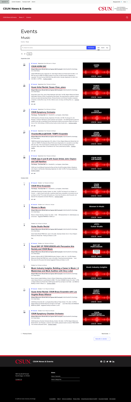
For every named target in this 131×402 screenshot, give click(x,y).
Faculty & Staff (26, 1)
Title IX (59, 398)
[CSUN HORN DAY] (96, 70)
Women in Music (38, 207)
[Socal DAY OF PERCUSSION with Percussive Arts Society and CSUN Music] (96, 250)
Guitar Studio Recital (40, 226)
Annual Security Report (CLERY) (89, 398)
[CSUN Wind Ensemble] (96, 189)
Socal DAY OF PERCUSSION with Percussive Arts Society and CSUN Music (52, 247)
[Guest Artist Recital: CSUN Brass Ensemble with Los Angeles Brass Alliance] (96, 295)
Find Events (91, 47)
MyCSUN (4, 1)
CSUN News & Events (17, 8)
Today (29, 53)
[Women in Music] (96, 211)
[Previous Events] (22, 54)
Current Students (16, 1)
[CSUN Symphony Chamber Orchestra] (96, 317)
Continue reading (47, 79)
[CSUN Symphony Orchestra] (96, 116)
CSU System (112, 398)
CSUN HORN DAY (38, 66)
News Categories (56, 379)
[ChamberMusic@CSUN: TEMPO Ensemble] (96, 137)
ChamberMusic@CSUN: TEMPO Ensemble (49, 133)
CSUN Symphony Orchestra (43, 112)
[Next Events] (25, 54)
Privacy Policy (76, 398)
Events (28, 17)
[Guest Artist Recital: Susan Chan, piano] (96, 91)
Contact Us (18, 379)
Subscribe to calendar (101, 339)
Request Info (116, 1)
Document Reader (103, 398)
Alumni (33, 1)
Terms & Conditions (67, 398)
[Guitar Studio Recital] (96, 230)
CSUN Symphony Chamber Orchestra (47, 313)
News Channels (55, 376)
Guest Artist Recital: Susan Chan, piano (48, 87)
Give (124, 1)
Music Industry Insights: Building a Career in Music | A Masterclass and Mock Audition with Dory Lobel (55, 269)
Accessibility (52, 398)
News (21, 17)
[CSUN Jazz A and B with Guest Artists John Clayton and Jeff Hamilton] (96, 162)
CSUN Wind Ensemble (40, 185)
